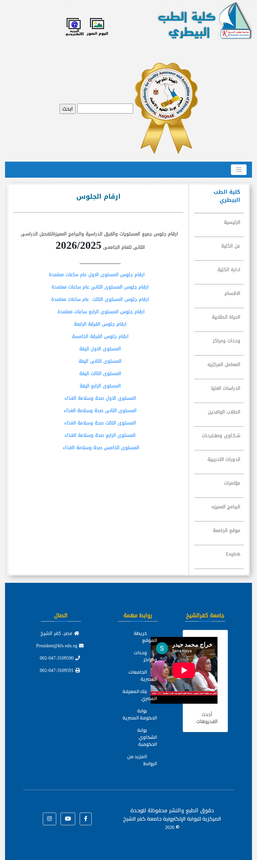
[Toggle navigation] (239, 169)
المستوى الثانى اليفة (100, 361)
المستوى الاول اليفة (100, 348)
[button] (86, 819)
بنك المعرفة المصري (139, 695)
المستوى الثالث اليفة (100, 373)
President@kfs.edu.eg (57, 645)
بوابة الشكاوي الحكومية (147, 737)
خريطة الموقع (145, 637)
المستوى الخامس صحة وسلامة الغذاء (100, 447)
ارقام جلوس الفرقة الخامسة (100, 336)
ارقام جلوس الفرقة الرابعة (100, 324)
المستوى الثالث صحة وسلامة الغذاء (100, 422)
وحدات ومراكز (145, 656)
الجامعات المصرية (142, 675)
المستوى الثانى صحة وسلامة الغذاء (100, 410)
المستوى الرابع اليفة (100, 385)
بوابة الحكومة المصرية (139, 714)
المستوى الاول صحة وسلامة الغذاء (100, 398)
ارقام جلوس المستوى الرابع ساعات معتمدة (100, 311)
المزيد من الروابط (142, 760)
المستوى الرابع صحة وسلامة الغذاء (100, 435)
